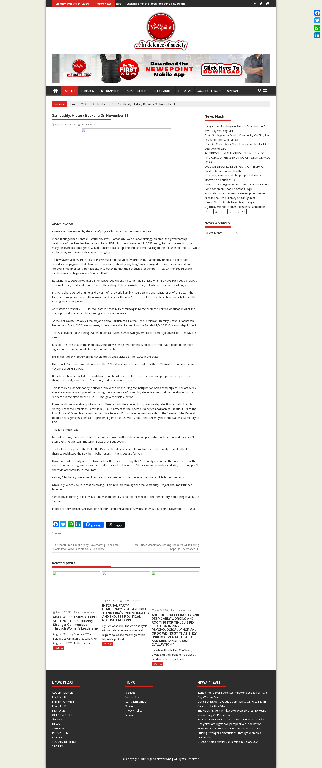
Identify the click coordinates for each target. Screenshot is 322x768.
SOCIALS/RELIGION (209, 90)
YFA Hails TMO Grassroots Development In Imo (235, 193)
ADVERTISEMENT (137, 90)
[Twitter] (317, 20)
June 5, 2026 (111, 600)
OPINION (232, 90)
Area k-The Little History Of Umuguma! (230, 198)
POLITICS (69, 90)
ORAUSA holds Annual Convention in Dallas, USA (227, 742)
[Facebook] (317, 13)
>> (243, 212)
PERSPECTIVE (61, 733)
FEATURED (59, 706)
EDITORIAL (185, 90)
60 (237, 212)
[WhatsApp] (317, 27)
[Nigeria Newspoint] (56, 90)
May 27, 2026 (161, 610)
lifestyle (57, 719)
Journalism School (136, 701)
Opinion (129, 706)
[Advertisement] (237, 266)
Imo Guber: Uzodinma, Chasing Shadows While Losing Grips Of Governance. (166, 547)
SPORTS (57, 746)
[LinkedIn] (317, 35)
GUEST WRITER (163, 90)
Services (130, 715)
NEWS (56, 724)
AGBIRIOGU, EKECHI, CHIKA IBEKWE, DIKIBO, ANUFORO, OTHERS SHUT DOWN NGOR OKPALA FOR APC (237, 157)
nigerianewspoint (90, 124)
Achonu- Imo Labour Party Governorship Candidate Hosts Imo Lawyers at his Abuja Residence (86, 547)
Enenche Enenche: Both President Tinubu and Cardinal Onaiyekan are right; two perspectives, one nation (168, 3)
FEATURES (87, 90)
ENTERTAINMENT (110, 90)
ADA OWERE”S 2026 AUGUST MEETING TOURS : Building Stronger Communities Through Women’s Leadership (229, 732)
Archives (130, 692)
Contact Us (132, 697)
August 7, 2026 (63, 612)
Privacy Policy (133, 710)
